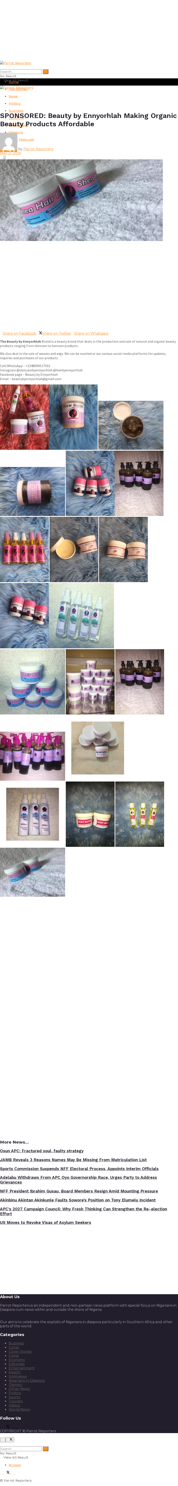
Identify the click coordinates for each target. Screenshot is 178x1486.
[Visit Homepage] (15, 63)
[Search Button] (45, 71)
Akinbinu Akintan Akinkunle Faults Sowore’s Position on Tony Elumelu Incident (78, 1200)
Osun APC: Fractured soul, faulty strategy (42, 1151)
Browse (15, 1465)
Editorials (17, 1364)
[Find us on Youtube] (11, 1427)
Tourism (16, 1401)
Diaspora (16, 132)
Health (15, 1372)
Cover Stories (20, 1352)
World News (19, 1409)
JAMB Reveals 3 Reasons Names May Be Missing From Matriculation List (73, 1159)
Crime (14, 1356)
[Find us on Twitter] (6, 1427)
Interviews (18, 1376)
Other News (19, 1389)
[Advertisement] (89, 30)
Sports (14, 1397)
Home (14, 82)
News (13, 96)
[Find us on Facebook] (1, 1427)
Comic (14, 1347)
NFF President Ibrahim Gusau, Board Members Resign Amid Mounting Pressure (79, 1191)
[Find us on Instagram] (16, 1473)
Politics (15, 103)
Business (16, 111)
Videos (14, 1405)
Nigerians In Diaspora (27, 1380)
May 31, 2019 (10, 153)
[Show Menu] (1, 92)
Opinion (15, 1385)
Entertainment (22, 1368)
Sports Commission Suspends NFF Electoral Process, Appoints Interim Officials (79, 1168)
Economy (17, 1360)
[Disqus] (89, 959)
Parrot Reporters (38, 149)
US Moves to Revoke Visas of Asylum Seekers (45, 1222)
